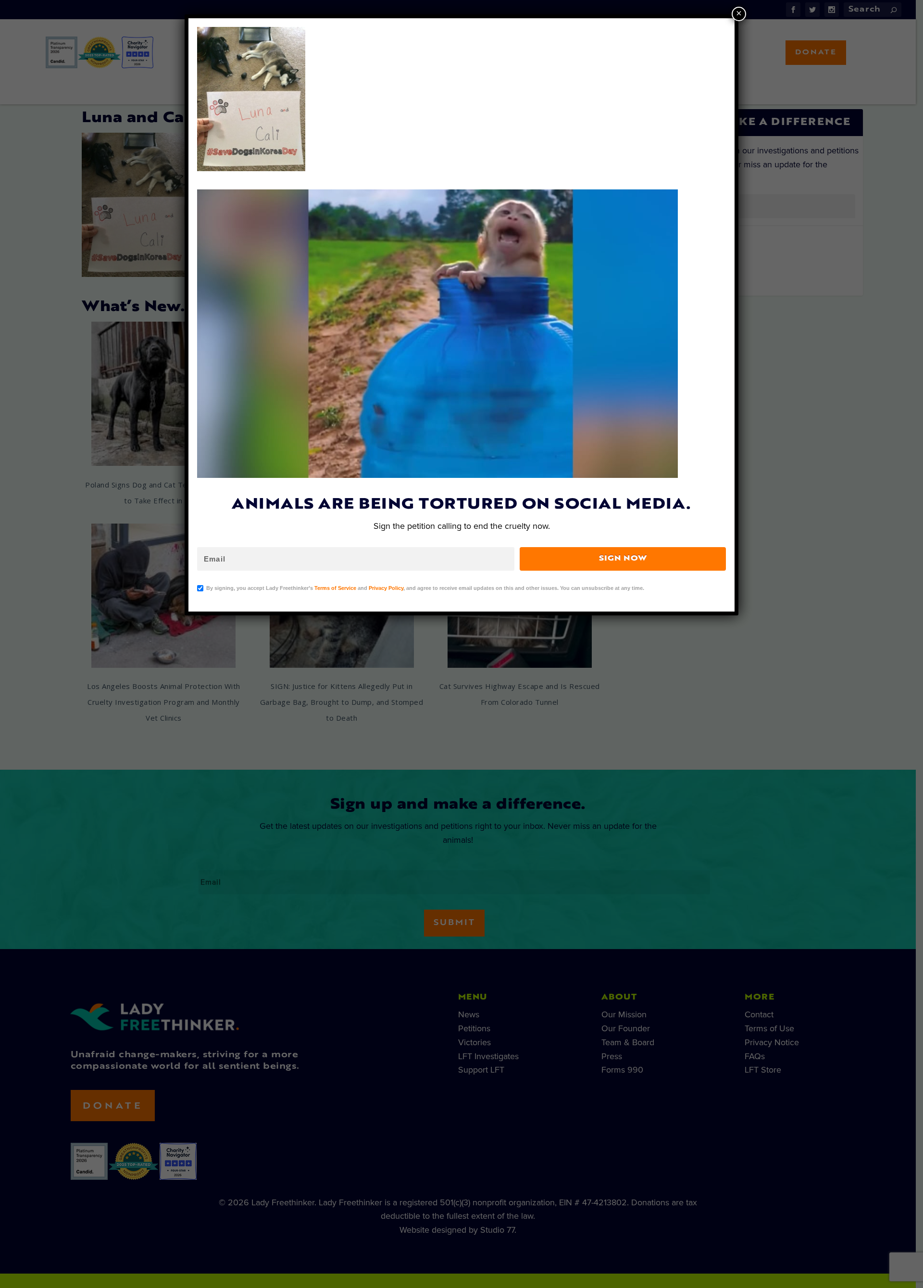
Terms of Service (335, 588)
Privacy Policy (386, 588)
